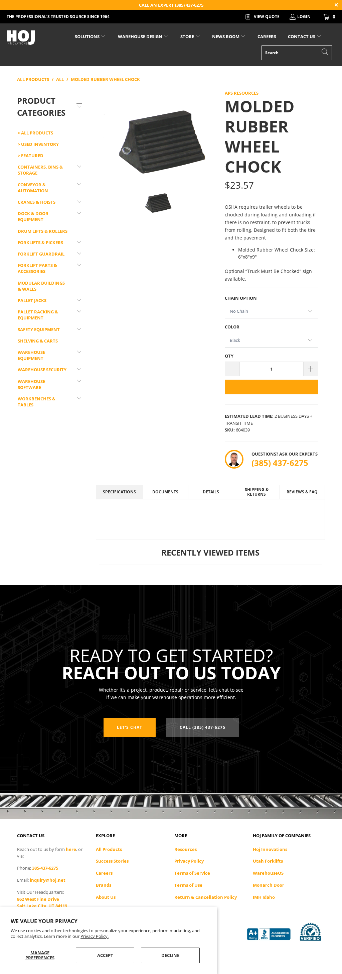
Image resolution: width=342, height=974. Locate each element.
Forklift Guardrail (41, 254)
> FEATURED (30, 156)
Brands (103, 885)
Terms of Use (188, 885)
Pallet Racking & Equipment (38, 315)
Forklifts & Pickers (40, 242)
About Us (106, 897)
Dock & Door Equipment (33, 216)
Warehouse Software (31, 384)
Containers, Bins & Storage (40, 170)
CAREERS (267, 36)
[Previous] (102, 133)
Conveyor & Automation (33, 188)
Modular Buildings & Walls (41, 286)
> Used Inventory (38, 144)
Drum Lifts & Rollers (42, 231)
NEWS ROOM (226, 36)
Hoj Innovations (270, 849)
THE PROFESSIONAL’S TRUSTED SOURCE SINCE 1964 (58, 16)
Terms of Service (192, 873)
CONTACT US (302, 36)
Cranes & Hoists (36, 202)
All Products (109, 849)
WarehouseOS (268, 873)
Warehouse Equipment (31, 355)
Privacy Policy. (94, 936)
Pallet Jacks (32, 300)
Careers (104, 873)
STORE (187, 36)
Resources (185, 849)
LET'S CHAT (129, 727)
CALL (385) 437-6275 (202, 727)
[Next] (211, 133)
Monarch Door (268, 885)
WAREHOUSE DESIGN (140, 36)
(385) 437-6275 (279, 462)
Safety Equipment (39, 329)
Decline (170, 955)
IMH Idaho (264, 897)
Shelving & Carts (38, 341)
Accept (105, 955)
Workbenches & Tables (36, 402)
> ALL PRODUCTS (35, 133)
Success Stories (112, 861)
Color (232, 327)
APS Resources (242, 93)
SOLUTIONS (88, 36)
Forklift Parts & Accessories (37, 268)
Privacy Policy (189, 861)
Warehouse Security (42, 370)
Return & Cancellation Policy (205, 897)
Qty (229, 356)
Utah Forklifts (268, 861)
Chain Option (241, 298)
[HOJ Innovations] (31, 37)
